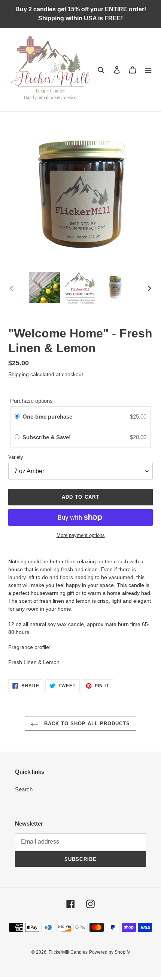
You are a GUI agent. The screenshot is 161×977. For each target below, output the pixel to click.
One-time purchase (47, 416)
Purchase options (31, 401)
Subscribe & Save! (47, 437)
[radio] (17, 416)
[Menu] (148, 70)
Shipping (18, 374)
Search (24, 789)
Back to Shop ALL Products (86, 723)
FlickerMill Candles (68, 952)
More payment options (81, 535)
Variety (15, 457)
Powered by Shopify (109, 952)
